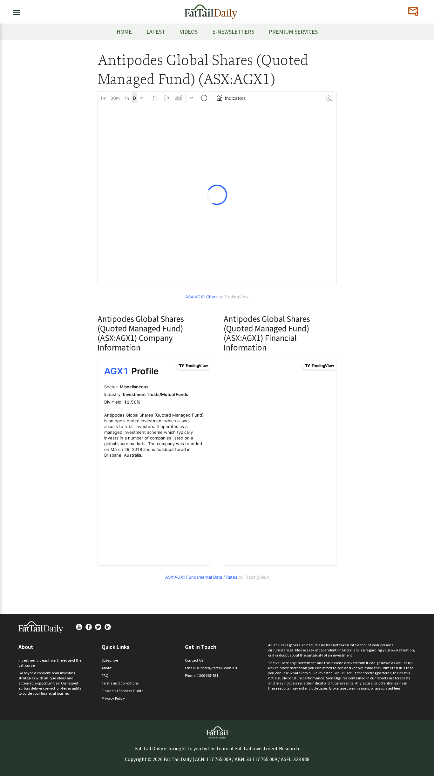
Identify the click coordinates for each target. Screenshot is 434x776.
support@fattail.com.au (216, 668)
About (107, 668)
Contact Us (194, 660)
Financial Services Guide (122, 691)
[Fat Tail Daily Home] (211, 9)
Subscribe (110, 660)
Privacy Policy (113, 698)
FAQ (105, 675)
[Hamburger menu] (15, 11)
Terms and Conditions (120, 683)
